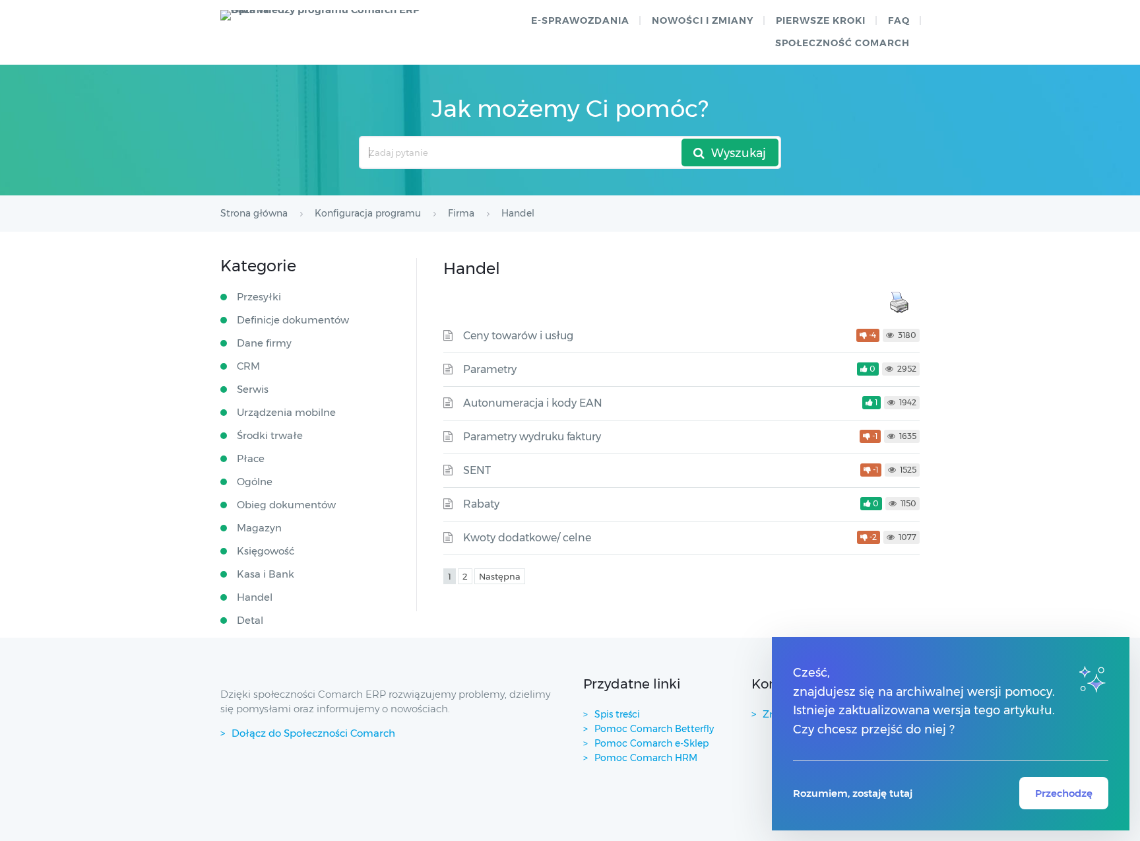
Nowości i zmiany (702, 20)
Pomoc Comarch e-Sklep (651, 743)
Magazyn (259, 527)
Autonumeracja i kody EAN (532, 403)
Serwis (253, 389)
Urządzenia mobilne (286, 412)
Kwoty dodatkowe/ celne (527, 537)
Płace (251, 458)
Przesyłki (259, 296)
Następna (500, 576)
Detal (250, 620)
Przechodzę (1063, 793)
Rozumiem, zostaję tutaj (852, 793)
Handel (254, 597)
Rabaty (481, 504)
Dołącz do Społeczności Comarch (313, 733)
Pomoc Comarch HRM (645, 758)
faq (899, 20)
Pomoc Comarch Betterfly (655, 729)
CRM (248, 366)
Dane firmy (264, 343)
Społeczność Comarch (842, 43)
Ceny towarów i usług (518, 335)
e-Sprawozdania (580, 20)
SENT (477, 470)
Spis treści (617, 714)
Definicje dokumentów (293, 320)
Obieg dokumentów (286, 504)
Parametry (490, 369)
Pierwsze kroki (821, 20)
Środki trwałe (270, 435)
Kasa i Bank (265, 574)
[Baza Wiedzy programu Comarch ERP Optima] (326, 15)
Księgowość (265, 551)
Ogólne (254, 481)
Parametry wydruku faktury (532, 436)
